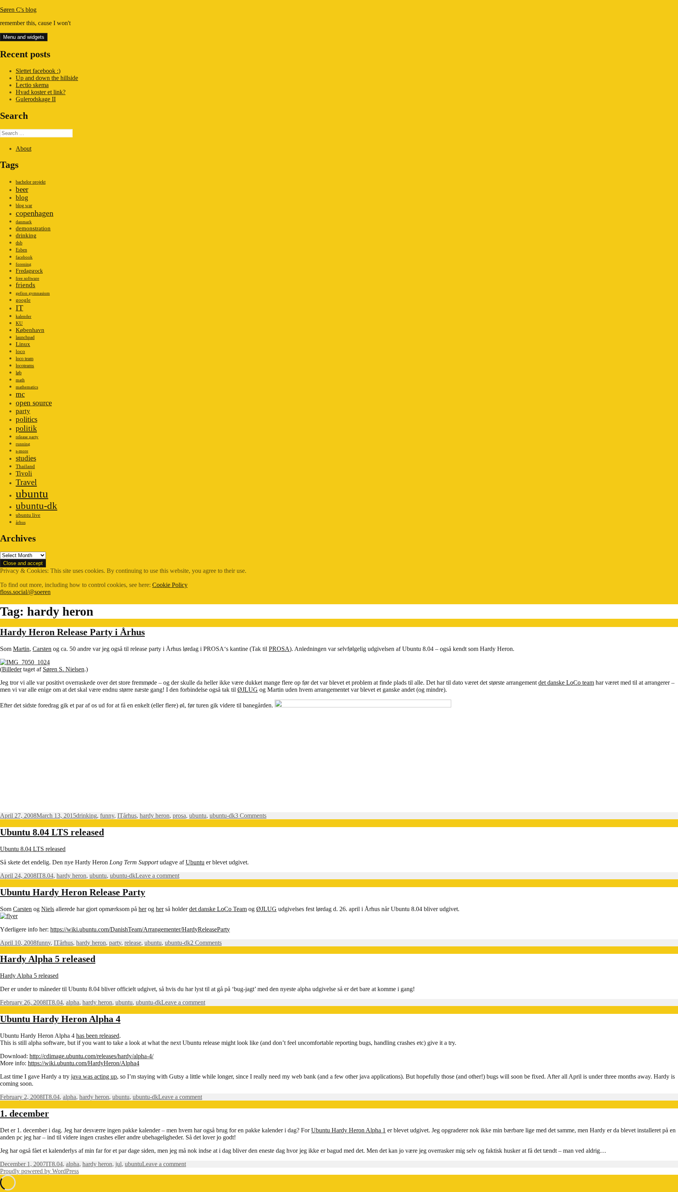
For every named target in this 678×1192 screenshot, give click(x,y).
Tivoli (24, 473)
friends (25, 285)
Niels (47, 909)
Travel (26, 482)
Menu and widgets (23, 37)
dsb (19, 243)
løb (19, 372)
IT (19, 307)
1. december (24, 1113)
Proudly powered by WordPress (39, 1171)
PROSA (279, 648)
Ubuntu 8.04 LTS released (52, 832)
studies (26, 458)
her (142, 909)
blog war (24, 205)
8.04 (47, 875)
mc (20, 394)
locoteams (25, 365)
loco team (24, 358)
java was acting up (94, 1076)
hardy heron (155, 815)
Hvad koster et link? (41, 92)
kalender (23, 316)
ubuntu (32, 493)
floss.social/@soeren (25, 592)
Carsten (42, 648)
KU (19, 323)
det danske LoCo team (566, 682)
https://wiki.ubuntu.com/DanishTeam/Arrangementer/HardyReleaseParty (140, 929)
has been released (97, 1035)
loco (20, 351)
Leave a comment (157, 875)
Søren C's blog (18, 9)
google (23, 300)
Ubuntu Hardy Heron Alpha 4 (60, 1019)
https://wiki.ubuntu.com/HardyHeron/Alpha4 (83, 1063)
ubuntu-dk (36, 505)
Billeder (12, 669)
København (30, 329)
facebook (24, 257)
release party (27, 437)
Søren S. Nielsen (63, 669)
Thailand (25, 466)
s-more (22, 451)
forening (23, 264)
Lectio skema (32, 85)
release (132, 942)
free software (27, 278)
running (23, 444)
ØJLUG (247, 689)
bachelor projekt (31, 182)
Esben (21, 250)
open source (34, 403)
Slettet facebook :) (38, 70)
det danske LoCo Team (218, 909)
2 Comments (206, 942)
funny (107, 815)
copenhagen (34, 213)
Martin (21, 648)
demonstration (33, 228)
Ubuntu (195, 862)
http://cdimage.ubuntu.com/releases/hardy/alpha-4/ (91, 1056)
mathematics (27, 387)
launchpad (25, 337)
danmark (24, 222)
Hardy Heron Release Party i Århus (72, 632)
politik (26, 428)
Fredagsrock (29, 271)
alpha (72, 1002)
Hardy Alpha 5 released (47, 959)
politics (26, 419)
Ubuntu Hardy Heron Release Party (72, 892)
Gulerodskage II (36, 99)
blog (22, 197)
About (23, 148)
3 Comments (250, 815)
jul (118, 1164)
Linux (23, 344)
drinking (26, 235)
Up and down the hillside (47, 78)
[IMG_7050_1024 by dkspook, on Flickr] (25, 662)
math (20, 380)
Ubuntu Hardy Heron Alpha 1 (348, 1130)
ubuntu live (28, 515)
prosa (179, 815)
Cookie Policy (170, 584)
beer (22, 189)
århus (21, 522)
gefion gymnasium (33, 293)
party (23, 411)
